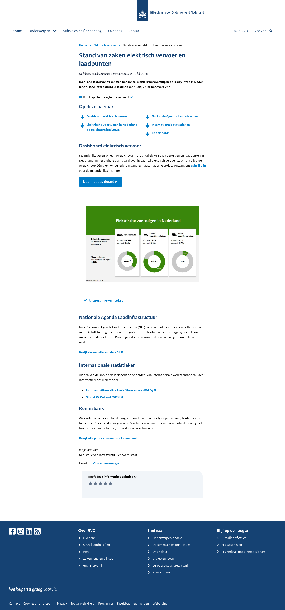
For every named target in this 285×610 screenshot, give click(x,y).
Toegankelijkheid (83, 603)
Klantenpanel (162, 572)
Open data (160, 552)
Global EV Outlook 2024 (103, 397)
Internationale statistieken (171, 125)
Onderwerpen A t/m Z (167, 538)
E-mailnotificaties (234, 538)
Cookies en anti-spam (38, 603)
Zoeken (260, 31)
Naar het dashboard (98, 181)
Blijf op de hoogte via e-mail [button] (106, 97)
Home (17, 31)
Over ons (115, 31)
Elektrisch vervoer (104, 45)
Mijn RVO (241, 31)
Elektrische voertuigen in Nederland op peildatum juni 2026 (112, 127)
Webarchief (161, 603)
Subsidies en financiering (82, 31)
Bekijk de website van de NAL (99, 352)
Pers (86, 552)
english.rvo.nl (92, 565)
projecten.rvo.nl (164, 558)
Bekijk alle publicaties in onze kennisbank (108, 438)
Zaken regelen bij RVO (98, 558)
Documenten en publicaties (171, 545)
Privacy (62, 603)
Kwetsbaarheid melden (133, 603)
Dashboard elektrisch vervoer (108, 116)
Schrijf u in (198, 166)
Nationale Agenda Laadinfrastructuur (178, 116)
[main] (142, 278)
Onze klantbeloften (96, 545)
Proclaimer (105, 603)
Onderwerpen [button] (39, 31)
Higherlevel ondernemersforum (243, 552)
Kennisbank (160, 133)
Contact (135, 31)
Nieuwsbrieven (232, 545)
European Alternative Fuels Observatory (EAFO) (119, 390)
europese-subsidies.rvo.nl (170, 565)
